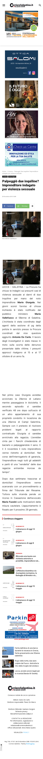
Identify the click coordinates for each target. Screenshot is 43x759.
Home (4, 171)
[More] (32, 206)
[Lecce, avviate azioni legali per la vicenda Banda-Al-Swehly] (8, 674)
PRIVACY (26, 732)
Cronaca (10, 171)
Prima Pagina (12, 176)
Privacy (1, 748)
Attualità (5, 667)
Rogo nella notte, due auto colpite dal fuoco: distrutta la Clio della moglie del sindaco (27, 663)
